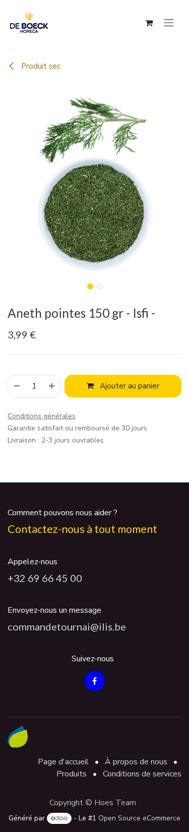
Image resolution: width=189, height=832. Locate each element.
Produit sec (39, 66)
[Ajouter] (52, 386)
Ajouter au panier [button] (128, 386)
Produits (71, 773)
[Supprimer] (16, 386)
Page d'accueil (63, 761)
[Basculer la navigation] (169, 22)
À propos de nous (136, 761)
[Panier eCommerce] (149, 23)
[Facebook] (95, 681)
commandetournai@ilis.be (67, 626)
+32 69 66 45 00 (45, 578)
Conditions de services (142, 773)
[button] (9, 180)
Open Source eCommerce (139, 818)
